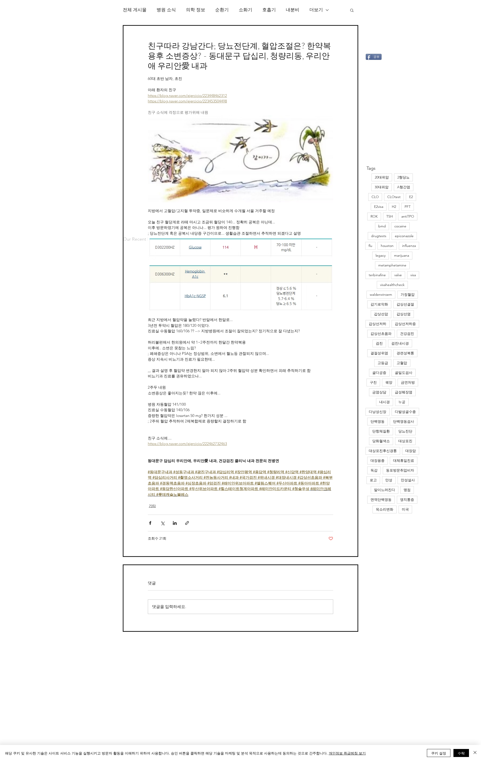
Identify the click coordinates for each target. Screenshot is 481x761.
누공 (401, 402)
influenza (409, 245)
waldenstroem (381, 294)
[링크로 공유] (187, 523)
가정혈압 (408, 294)
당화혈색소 (381, 441)
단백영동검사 (403, 421)
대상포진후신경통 (383, 450)
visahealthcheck (392, 284)
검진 (379, 343)
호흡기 (269, 10)
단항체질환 (381, 431)
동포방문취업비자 (400, 470)
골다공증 (379, 372)
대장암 (410, 450)
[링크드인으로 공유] (174, 523)
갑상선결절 (405, 304)
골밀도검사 (403, 372)
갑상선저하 (377, 324)
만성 (388, 480)
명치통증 (407, 499)
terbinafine (377, 275)
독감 (374, 470)
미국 (405, 509)
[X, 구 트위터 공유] (162, 523)
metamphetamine (392, 265)
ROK (374, 216)
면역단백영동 (381, 499)
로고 (373, 480)
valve (398, 275)
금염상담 (379, 392)
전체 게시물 (135, 10)
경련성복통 (405, 353)
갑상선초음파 (381, 333)
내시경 (384, 402)
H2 (394, 206)
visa (413, 275)
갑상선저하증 (405, 324)
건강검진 (407, 333)
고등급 (383, 363)
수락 (461, 752)
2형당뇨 (403, 177)
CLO (375, 197)
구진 (373, 382)
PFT (408, 206)
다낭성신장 (377, 411)
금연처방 (408, 382)
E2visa (378, 206)
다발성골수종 (405, 411)
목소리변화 (384, 509)
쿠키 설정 (438, 752)
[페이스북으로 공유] (150, 523)
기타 (152, 506)
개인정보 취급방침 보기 (347, 752)
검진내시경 (400, 343)
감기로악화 (379, 304)
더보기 (316, 10)
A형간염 (403, 187)
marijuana (401, 255)
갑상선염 (404, 314)
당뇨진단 (405, 431)
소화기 (245, 10)
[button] (351, 10)
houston (387, 245)
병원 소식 (166, 10)
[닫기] (475, 753)
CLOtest (394, 197)
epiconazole (404, 236)
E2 (411, 197)
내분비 (292, 10)
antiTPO (407, 216)
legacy (381, 255)
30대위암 (382, 187)
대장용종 (378, 460)
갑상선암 (381, 314)
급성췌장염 (403, 392)
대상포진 (405, 441)
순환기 (222, 10)
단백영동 (378, 421)
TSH (389, 216)
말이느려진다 (384, 490)
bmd (382, 226)
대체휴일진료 (403, 460)
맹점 (407, 490)
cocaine (400, 226)
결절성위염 (379, 353)
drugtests (378, 236)
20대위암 (382, 177)
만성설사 (408, 480)
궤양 (388, 382)
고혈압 (402, 363)
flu (370, 245)
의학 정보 (195, 10)
